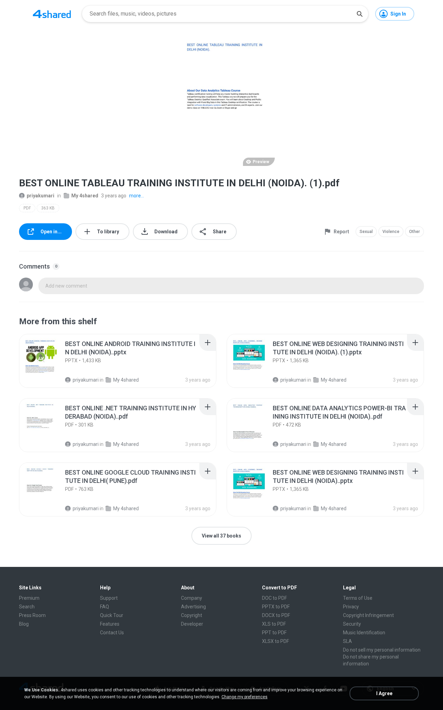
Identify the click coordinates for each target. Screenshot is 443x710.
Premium (29, 598)
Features (109, 624)
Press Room (32, 615)
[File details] (46, 360)
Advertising (193, 606)
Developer (192, 624)
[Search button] (359, 14)
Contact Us (112, 632)
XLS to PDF (274, 624)
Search (27, 606)
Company (191, 598)
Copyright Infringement (368, 615)
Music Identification (364, 632)
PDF (27, 208)
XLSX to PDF (275, 641)
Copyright (191, 615)
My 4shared (84, 195)
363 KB (48, 208)
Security (352, 624)
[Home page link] (52, 14)
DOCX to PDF (276, 615)
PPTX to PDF (276, 606)
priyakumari (40, 195)
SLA (347, 641)
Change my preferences (245, 696)
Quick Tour (111, 615)
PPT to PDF (274, 632)
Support (109, 598)
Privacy (351, 606)
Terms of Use (357, 598)
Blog (24, 624)
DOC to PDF (274, 598)
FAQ (104, 606)
